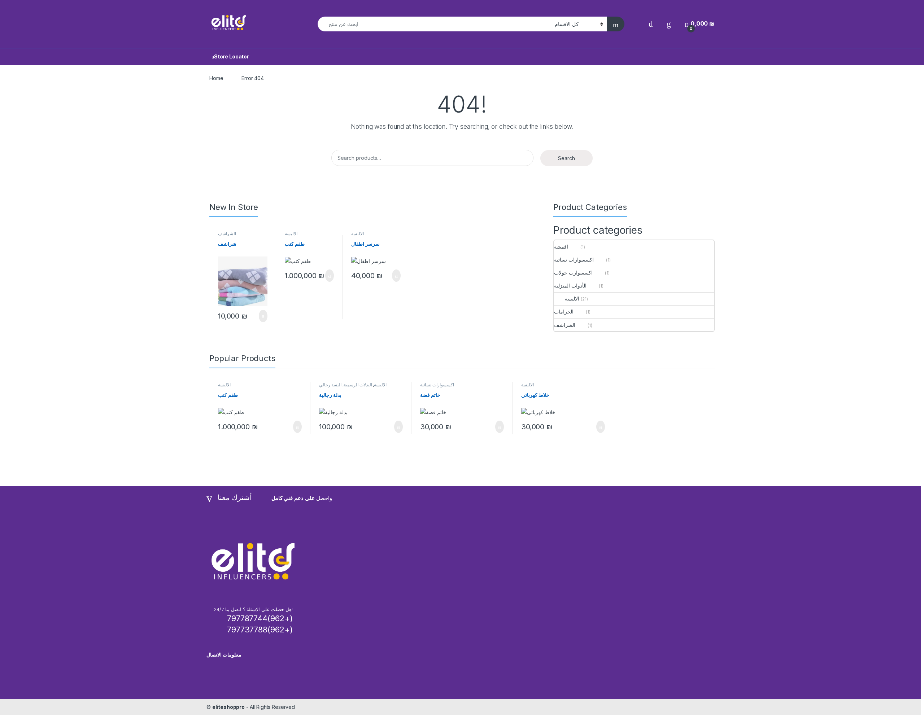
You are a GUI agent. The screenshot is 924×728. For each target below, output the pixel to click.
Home (216, 78)
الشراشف (227, 233)
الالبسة (291, 233)
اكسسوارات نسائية (574, 259)
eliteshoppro (228, 707)
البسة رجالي (330, 384)
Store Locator (231, 56)
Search (566, 158)
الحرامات (564, 311)
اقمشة (561, 247)
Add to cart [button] (262, 316)
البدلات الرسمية (358, 384)
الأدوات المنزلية (570, 285)
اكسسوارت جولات (573, 272)
